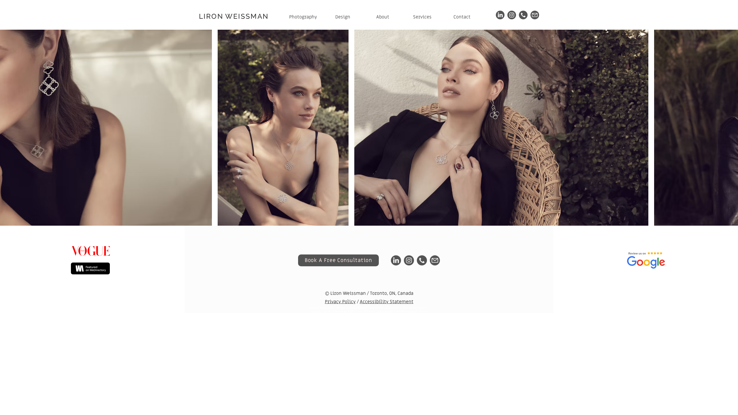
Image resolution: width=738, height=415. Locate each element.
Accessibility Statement (386, 302)
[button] (303, 17)
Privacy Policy (340, 302)
